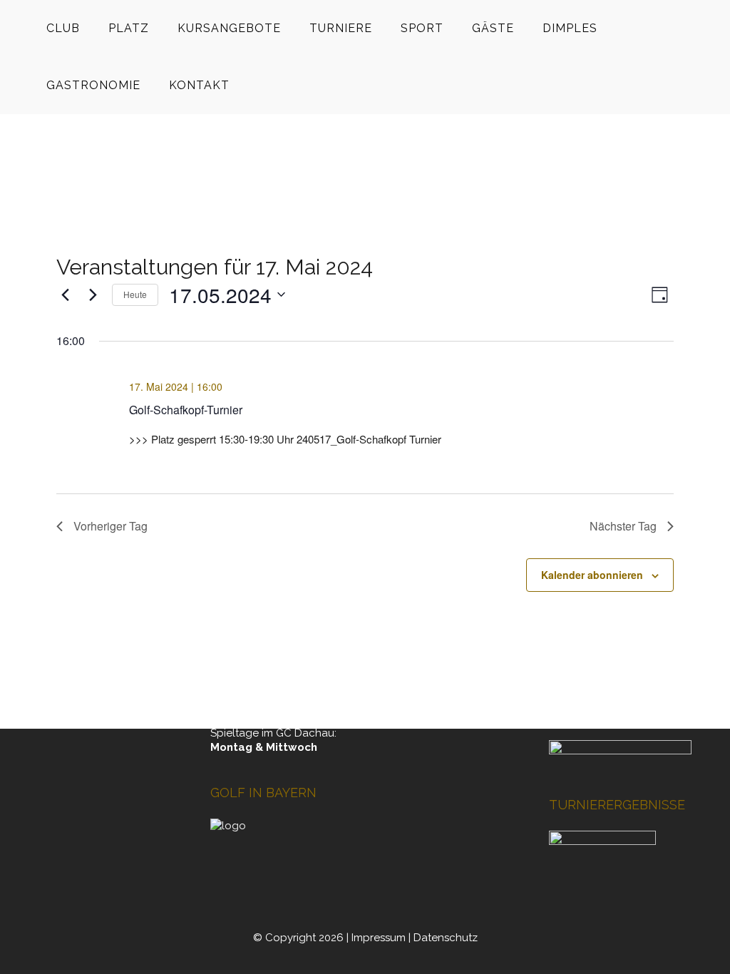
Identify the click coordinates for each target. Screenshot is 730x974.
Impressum (378, 937)
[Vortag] (64, 294)
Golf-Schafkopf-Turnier (185, 409)
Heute (135, 294)
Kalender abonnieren (592, 575)
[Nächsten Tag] (92, 294)
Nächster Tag (623, 526)
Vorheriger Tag (110, 526)
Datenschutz (445, 937)
